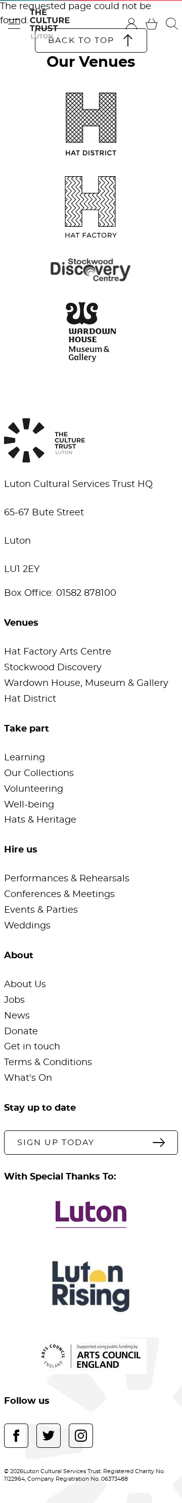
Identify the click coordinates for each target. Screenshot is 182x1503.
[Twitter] (48, 1436)
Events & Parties (41, 910)
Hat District (30, 699)
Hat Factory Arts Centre (57, 652)
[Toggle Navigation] (14, 24)
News (17, 1016)
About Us (25, 984)
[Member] (131, 24)
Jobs (14, 1000)
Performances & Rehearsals (66, 878)
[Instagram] (81, 1436)
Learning (24, 757)
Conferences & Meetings (59, 894)
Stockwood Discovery (53, 667)
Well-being (29, 804)
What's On (28, 1078)
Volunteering (33, 789)
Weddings (27, 925)
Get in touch (32, 1046)
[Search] (172, 24)
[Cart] (152, 24)
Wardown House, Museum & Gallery (86, 683)
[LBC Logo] (91, 1214)
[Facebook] (16, 1436)
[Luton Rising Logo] (91, 1286)
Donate (21, 1031)
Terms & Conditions (48, 1062)
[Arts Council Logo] (91, 1356)
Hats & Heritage (40, 820)
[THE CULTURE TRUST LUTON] (49, 24)
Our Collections (39, 773)
